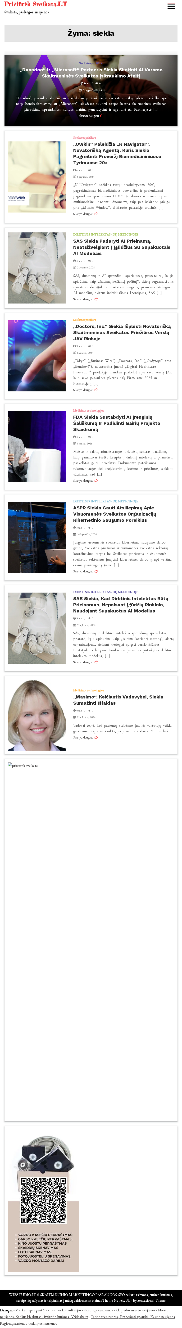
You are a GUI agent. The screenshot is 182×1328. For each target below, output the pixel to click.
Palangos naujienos (43, 1323)
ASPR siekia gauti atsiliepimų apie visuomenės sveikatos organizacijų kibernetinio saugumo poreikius (114, 514)
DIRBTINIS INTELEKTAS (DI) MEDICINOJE (105, 234)
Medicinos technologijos (88, 410)
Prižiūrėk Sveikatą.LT (36, 4)
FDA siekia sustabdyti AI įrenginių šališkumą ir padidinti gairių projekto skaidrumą (116, 423)
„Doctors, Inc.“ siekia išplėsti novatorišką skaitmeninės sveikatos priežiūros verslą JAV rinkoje (122, 332)
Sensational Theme (151, 1300)
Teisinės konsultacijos (65, 1310)
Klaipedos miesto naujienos (135, 1310)
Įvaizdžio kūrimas (56, 1316)
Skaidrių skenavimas (98, 1310)
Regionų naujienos (13, 1323)
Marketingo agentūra (31, 1310)
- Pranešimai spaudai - (134, 1316)
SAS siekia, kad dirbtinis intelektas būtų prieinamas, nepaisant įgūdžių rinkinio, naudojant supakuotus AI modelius (120, 605)
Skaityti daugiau (83, 214)
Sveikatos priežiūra (84, 137)
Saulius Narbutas (28, 1316)
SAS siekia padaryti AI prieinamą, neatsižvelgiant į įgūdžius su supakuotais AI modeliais (121, 247)
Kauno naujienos (162, 1316)
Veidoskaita (79, 1316)
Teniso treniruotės (104, 1316)
